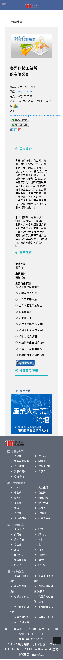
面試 (40, 550)
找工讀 (42, 565)
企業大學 (43, 503)
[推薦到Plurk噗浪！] (20, 129)
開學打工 (43, 560)
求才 (40, 544)
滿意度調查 (20, 471)
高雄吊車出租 (45, 617)
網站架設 (19, 539)
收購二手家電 (21, 596)
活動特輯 (19, 466)
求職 (16, 550)
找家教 (17, 565)
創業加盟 (43, 498)
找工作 (17, 544)
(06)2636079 (24, 91)
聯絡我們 (19, 476)
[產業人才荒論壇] (31, 413)
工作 (40, 539)
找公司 (17, 456)
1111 (17, 487)
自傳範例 (43, 555)
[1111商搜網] (31, 6)
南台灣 (42, 492)
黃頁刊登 (19, 529)
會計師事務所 (45, 607)
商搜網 (17, 498)
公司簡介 (16, 22)
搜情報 (42, 461)
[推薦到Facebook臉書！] (12, 129)
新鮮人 (42, 508)
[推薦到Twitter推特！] (16, 129)
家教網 (42, 513)
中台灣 (17, 492)
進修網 (17, 503)
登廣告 (42, 471)
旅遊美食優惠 (21, 461)
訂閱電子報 (44, 466)
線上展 (42, 534)
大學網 (17, 513)
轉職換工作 (20, 560)
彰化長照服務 (21, 622)
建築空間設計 (21, 617)
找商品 (42, 456)
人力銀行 (43, 487)
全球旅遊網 (20, 518)
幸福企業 (19, 555)
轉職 (16, 508)
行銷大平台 (44, 518)
